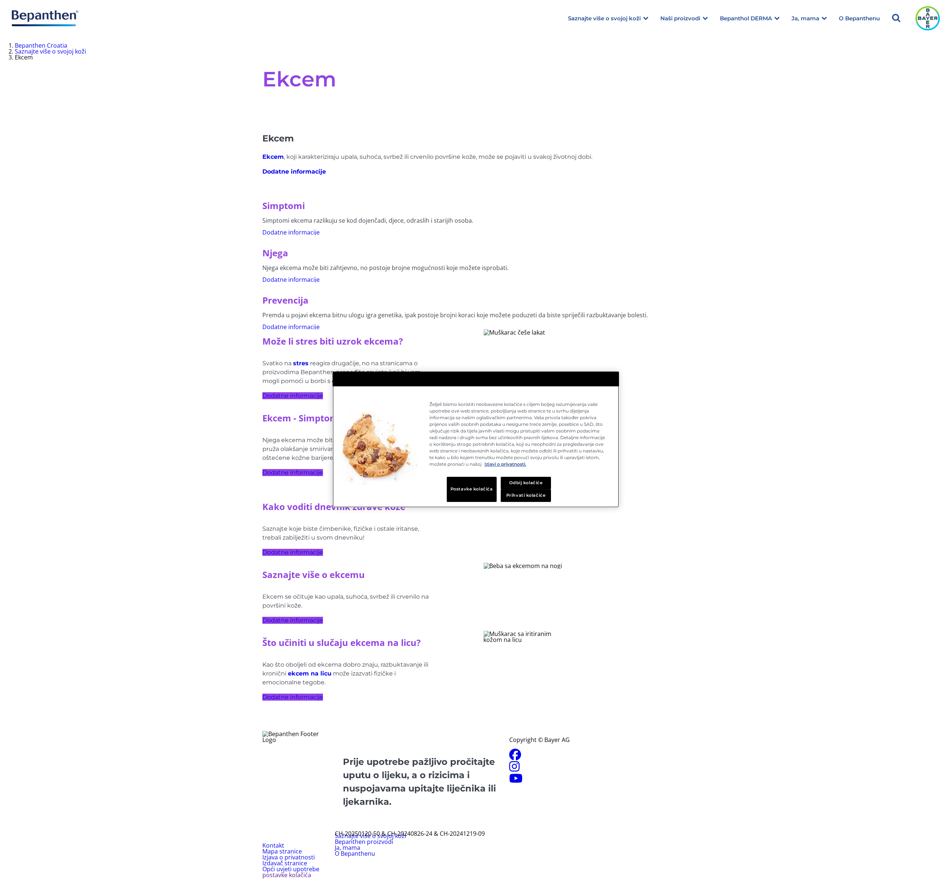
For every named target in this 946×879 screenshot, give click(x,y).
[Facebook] (515, 757)
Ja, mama (805, 18)
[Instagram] (514, 769)
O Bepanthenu (859, 18)
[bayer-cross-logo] (927, 18)
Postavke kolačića (471, 489)
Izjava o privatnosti (288, 857)
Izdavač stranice (284, 863)
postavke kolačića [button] (286, 875)
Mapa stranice (282, 851)
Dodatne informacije (292, 395)
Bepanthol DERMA (746, 18)
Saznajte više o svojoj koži (604, 18)
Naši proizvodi (680, 18)
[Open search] (896, 18)
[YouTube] (516, 780)
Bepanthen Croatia (41, 45)
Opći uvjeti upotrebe (290, 869)
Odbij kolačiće (526, 482)
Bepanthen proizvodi (364, 842)
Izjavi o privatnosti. (505, 464)
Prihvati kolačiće (526, 495)
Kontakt (273, 845)
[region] (476, 439)
